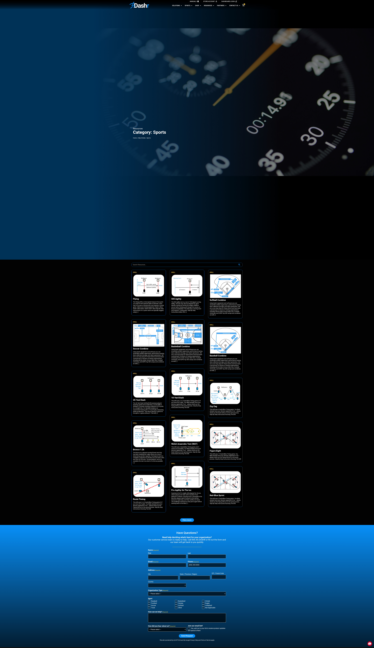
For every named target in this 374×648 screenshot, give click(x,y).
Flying (136, 299)
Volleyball (208, 605)
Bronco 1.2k (138, 449)
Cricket (207, 601)
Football (154, 603)
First (149, 553)
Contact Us (233, 5)
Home (135, 138)
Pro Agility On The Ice (181, 490)
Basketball (181, 601)
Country (150, 582)
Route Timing (139, 499)
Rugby (207, 603)
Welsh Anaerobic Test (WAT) (184, 444)
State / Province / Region (188, 574)
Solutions (176, 5)
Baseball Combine (218, 356)
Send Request (187, 636)
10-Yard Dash (177, 398)
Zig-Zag (213, 406)
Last (189, 553)
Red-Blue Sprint (217, 495)
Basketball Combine (180, 346)
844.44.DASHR (198, 540)
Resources (208, 5)
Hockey (180, 603)
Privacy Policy (194, 640)
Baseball (154, 601)
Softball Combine (218, 300)
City (149, 574)
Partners (220, 5)
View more (187, 520)
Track (153, 608)
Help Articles (141, 138)
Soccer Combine (140, 349)
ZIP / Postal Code (218, 573)
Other (180, 608)
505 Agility (176, 299)
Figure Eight (215, 451)
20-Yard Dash (139, 400)
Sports (187, 5)
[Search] (239, 265)
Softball (181, 605)
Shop (197, 5)
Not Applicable (210, 608)
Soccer (153, 605)
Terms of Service (206, 640)
